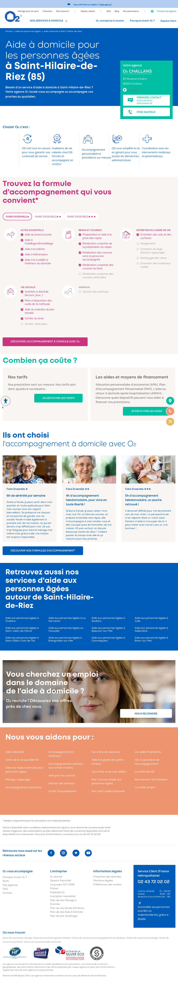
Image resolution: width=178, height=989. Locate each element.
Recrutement (62, 11)
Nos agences (10, 885)
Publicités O (57, 892)
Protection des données (107, 876)
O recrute (56, 876)
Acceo (141, 918)
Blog (117, 11)
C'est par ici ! (105, 4)
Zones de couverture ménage (17, 938)
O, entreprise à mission (110, 20)
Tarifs (6, 881)
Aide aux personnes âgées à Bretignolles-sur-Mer (65, 639)
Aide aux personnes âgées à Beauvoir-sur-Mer (108, 629)
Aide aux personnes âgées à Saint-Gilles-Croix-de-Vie (22, 639)
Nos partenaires (131, 11)
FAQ (109, 11)
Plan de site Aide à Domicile (66, 911)
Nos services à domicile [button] (46, 20)
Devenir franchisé (60, 880)
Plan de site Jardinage (63, 915)
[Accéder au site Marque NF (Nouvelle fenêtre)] (18, 953)
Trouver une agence (166, 11)
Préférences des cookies (107, 884)
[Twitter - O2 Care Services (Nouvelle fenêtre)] (75, 853)
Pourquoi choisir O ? (142, 20)
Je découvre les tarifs (58, 398)
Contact (7, 892)
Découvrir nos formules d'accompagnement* (43, 550)
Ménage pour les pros (28, 11)
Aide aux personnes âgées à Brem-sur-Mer (151, 639)
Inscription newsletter (63, 896)
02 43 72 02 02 (91, 834)
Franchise (47, 11)
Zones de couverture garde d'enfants (52, 938)
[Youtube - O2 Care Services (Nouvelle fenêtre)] (88, 853)
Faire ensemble (16, 216)
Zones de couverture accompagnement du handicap (99, 938)
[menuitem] (28, 11)
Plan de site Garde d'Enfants (67, 908)
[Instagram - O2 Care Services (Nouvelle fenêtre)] (63, 853)
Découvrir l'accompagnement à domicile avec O (45, 341)
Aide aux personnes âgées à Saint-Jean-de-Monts (22, 629)
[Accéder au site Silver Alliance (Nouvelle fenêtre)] (97, 953)
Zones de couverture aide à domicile (43, 942)
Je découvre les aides (146, 411)
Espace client (168, 20)
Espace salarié (88, 11)
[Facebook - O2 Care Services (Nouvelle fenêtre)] (51, 853)
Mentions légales (103, 880)
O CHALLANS (137, 71)
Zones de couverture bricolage (142, 938)
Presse (54, 888)
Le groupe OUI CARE (62, 884)
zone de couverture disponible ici (82, 831)
